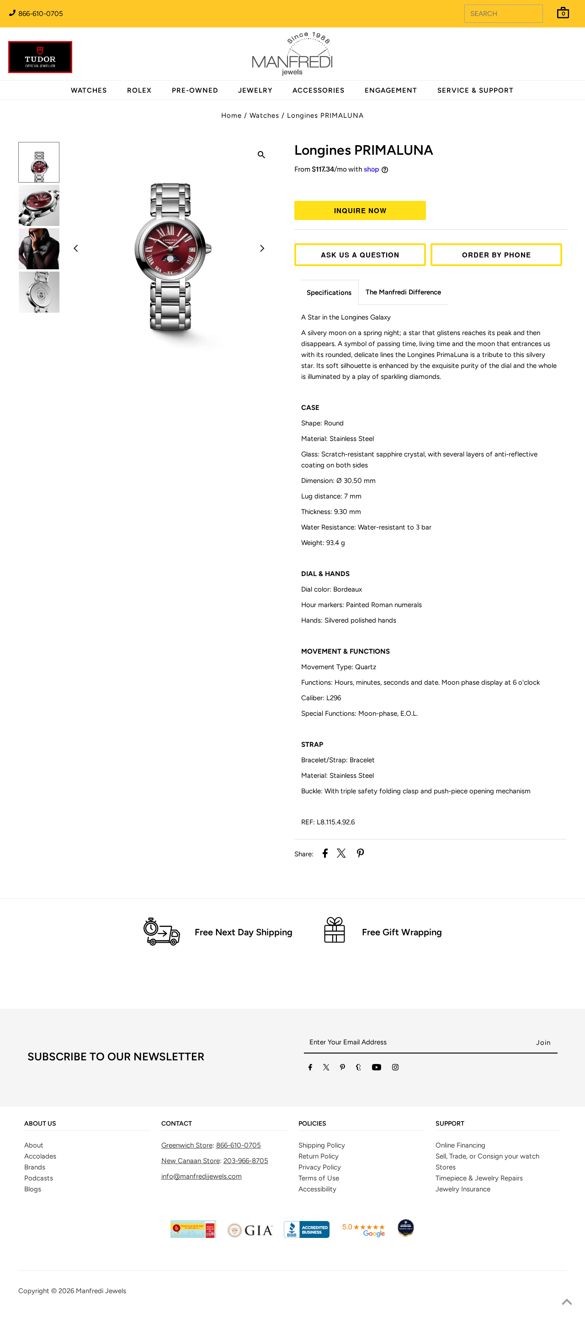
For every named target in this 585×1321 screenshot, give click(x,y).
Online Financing (460, 1145)
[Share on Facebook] (325, 855)
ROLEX (139, 90)
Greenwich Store (187, 1145)
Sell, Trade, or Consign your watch (487, 1156)
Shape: (322, 423)
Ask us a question (360, 255)
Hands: (348, 620)
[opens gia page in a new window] (250, 1236)
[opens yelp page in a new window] (193, 1236)
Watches (264, 115)
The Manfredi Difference (403, 292)
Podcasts (38, 1178)
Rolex (540, 48)
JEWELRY (255, 90)
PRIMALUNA (363, 150)
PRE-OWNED (195, 90)
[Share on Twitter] (341, 855)
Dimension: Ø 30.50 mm (338, 481)
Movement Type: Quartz (338, 667)
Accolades (40, 1156)
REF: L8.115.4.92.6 (328, 822)
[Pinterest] (342, 1069)
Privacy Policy (319, 1167)
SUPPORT (450, 1123)
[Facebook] (310, 1069)
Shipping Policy (321, 1145)
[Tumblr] (358, 1069)
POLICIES (312, 1123)
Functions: (420, 682)
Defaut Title (430, 186)
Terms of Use (318, 1178)
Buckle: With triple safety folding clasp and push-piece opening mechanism (416, 791)
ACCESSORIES (318, 90)
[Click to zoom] (261, 156)
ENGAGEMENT (391, 90)
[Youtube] (376, 1069)
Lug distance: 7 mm (331, 496)
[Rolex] (540, 59)
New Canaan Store (190, 1161)
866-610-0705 (39, 14)
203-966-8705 (245, 1161)
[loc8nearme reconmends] (406, 1236)
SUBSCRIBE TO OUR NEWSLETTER (115, 1056)
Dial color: (331, 589)
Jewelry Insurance (463, 1189)
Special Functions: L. (359, 713)
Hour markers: (361, 605)
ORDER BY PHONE (496, 255)
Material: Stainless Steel (337, 439)
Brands (34, 1167)
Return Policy (318, 1156)
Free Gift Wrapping (402, 932)
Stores (446, 1167)
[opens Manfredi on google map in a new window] (363, 1236)
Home (231, 115)
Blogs (32, 1189)
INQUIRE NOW (360, 210)
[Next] (261, 248)
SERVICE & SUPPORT (475, 90)
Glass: (419, 459)
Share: (304, 854)
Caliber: (321, 698)
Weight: (323, 543)
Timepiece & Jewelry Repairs (479, 1178)
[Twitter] (326, 1069)
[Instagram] (395, 1069)
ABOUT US (40, 1123)
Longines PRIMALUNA (325, 115)
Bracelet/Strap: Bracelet (338, 760)
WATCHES (89, 90)
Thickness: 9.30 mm (331, 512)
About (33, 1145)
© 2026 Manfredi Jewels (88, 1291)
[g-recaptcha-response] (292, 1314)
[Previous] (76, 248)
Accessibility (317, 1189)
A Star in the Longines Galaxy (346, 317)
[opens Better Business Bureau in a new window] (306, 1236)
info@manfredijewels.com (201, 1176)
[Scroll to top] (567, 1303)
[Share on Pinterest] (360, 855)
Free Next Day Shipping (243, 932)
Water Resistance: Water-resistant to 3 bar (366, 527)
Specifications (329, 292)
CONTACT (176, 1123)
